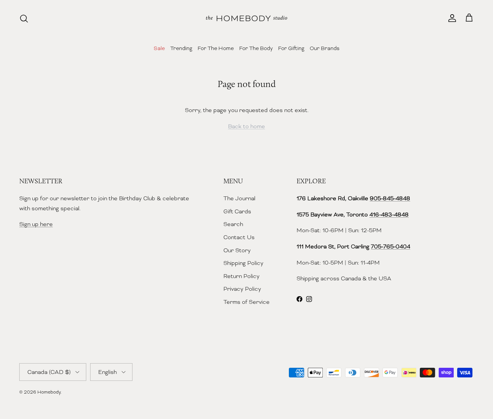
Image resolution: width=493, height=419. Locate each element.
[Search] (24, 18)
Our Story (237, 250)
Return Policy (241, 276)
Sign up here (36, 224)
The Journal (239, 198)
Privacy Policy (242, 289)
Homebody (48, 392)
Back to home (246, 126)
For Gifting (291, 48)
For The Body (256, 48)
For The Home (216, 48)
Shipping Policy (243, 263)
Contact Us (239, 237)
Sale (159, 48)
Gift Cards (237, 211)
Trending (181, 48)
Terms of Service (246, 302)
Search (233, 224)
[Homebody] (246, 18)
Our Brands (324, 48)
